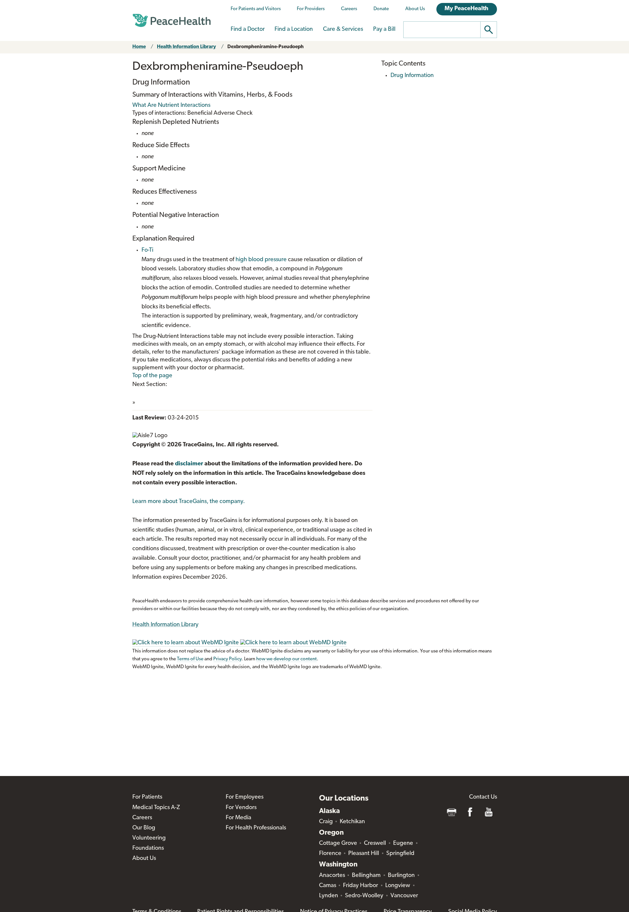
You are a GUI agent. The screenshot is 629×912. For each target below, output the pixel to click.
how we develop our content (286, 659)
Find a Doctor (248, 29)
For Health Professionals (256, 828)
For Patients (147, 797)
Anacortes (332, 876)
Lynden (328, 896)
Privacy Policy (227, 659)
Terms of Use (190, 659)
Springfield (400, 854)
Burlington (401, 876)
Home (139, 47)
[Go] (489, 29)
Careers (349, 9)
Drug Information (412, 76)
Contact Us (483, 797)
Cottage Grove (338, 843)
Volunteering (149, 838)
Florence (330, 854)
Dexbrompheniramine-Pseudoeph (265, 47)
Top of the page (152, 376)
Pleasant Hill (363, 854)
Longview (397, 886)
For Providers (311, 9)
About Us (415, 9)
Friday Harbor (360, 886)
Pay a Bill (384, 29)
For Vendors (241, 808)
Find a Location (294, 29)
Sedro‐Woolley (364, 896)
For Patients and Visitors (256, 9)
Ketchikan (352, 822)
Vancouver (404, 896)
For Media (238, 818)
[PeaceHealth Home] (171, 20)
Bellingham (366, 876)
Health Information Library (186, 47)
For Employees (244, 797)
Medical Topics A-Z (156, 808)
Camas (327, 886)
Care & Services (343, 29)
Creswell (375, 843)
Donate (381, 9)
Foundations (148, 848)
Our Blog (143, 828)
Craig (326, 822)
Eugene (403, 843)
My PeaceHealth (466, 9)
